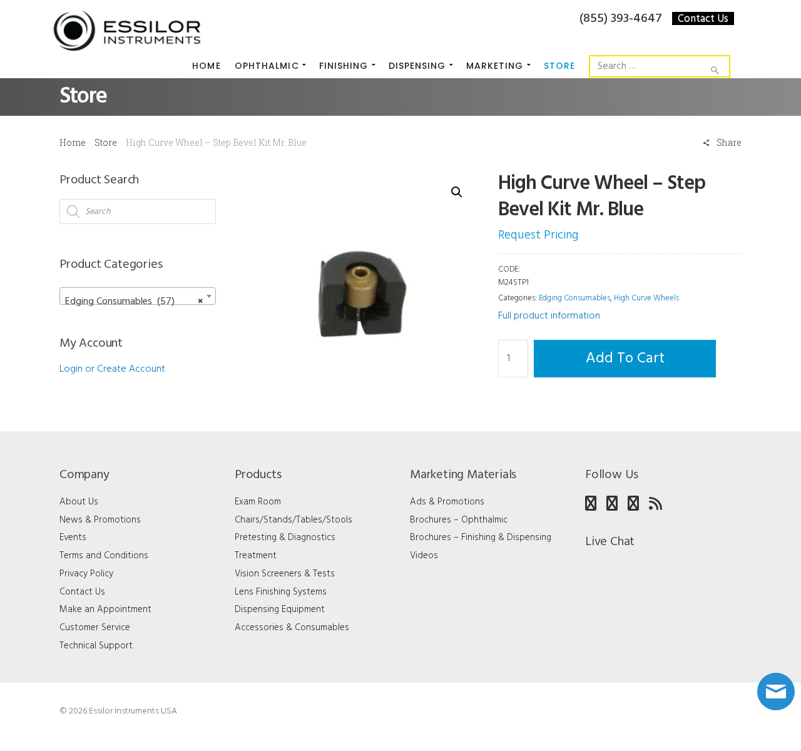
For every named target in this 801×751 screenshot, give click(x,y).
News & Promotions (100, 520)
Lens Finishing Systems (281, 592)
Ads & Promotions (447, 501)
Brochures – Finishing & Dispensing (480, 537)
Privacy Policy (86, 573)
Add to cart (625, 358)
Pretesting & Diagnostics (285, 537)
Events (72, 537)
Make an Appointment (105, 609)
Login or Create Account (112, 369)
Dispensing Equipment (280, 609)
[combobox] (137, 296)
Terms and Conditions (103, 555)
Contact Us (703, 18)
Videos (424, 555)
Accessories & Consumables (292, 627)
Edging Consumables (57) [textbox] (134, 302)
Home (72, 142)
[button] (457, 192)
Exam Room (258, 501)
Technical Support (96, 645)
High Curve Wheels (646, 298)
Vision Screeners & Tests (285, 573)
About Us (78, 501)
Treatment (256, 555)
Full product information (549, 316)
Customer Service (94, 627)
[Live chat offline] (776, 691)
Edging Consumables (574, 298)
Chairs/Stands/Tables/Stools (293, 520)
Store (105, 142)
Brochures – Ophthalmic (459, 520)
